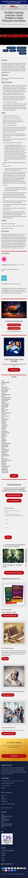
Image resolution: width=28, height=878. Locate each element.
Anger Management (5, 382)
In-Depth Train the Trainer (8, 733)
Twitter (2, 857)
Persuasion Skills (4, 446)
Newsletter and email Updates (7, 850)
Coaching (3, 396)
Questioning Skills (5, 455)
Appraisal (3, 383)
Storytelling (3, 464)
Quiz (2, 457)
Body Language (4, 390)
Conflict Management (5, 399)
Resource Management (6, 460)
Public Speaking (4, 454)
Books (2, 826)
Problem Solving (4, 451)
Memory (3, 437)
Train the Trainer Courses (6, 823)
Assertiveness (4, 386)
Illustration (3, 423)
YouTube (3, 855)
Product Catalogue (5, 819)
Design (2, 408)
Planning (3, 448)
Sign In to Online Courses (6, 816)
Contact (3, 787)
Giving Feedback (4, 419)
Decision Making (4, 405)
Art (2, 385)
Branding (3, 393)
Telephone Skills (4, 469)
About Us (3, 817)
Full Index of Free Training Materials (14, 572)
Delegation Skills (4, 406)
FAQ (2, 822)
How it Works (4, 820)
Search (2, 814)
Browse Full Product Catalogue (14, 324)
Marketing (3, 434)
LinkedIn (3, 859)
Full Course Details (14, 369)
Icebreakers (3, 422)
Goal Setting (4, 420)
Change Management (21, 47)
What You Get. (17, 747)
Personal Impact (4, 444)
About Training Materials (14, 500)
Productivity (13, 50)
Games (2, 417)
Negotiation (3, 440)
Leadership (3, 428)
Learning (3, 429)
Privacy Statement (21, 874)
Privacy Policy (10, 515)
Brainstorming (4, 391)
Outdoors (3, 441)
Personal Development (6, 443)
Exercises (5, 50)
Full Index (14, 475)
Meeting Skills (4, 435)
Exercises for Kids (5, 416)
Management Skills (5, 432)
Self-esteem (3, 463)
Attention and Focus (11, 47)
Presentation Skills (5, 449)
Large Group (4, 426)
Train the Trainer (4, 470)
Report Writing (4, 458)
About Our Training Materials (14, 328)
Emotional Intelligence (6, 412)
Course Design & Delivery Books (10, 615)
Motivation (3, 438)
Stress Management (21, 50)
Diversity (3, 411)
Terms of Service (18, 515)
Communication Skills (5, 397)
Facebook (3, 852)
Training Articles (4, 472)
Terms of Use (15, 874)
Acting (2, 380)
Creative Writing (4, 400)
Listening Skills (4, 431)
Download (5, 658)
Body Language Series (8, 694)
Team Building (22, 53)
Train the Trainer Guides (6, 825)
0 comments (23, 24)
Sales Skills (3, 461)
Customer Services (5, 403)
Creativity (3, 402)
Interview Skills (4, 425)
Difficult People (4, 409)
